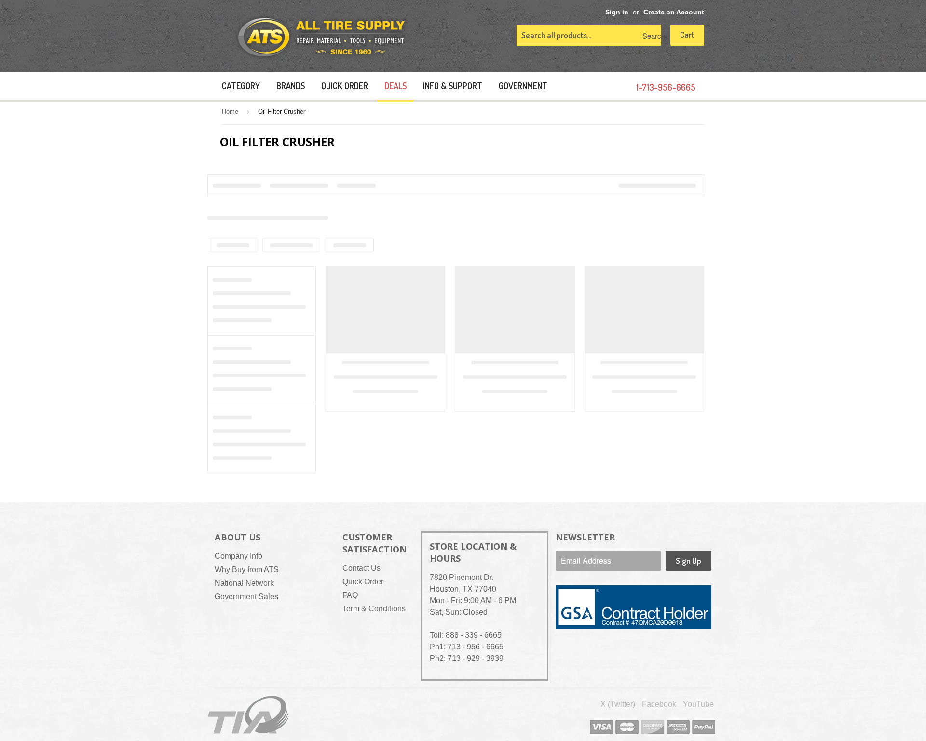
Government (523, 86)
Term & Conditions (374, 609)
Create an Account (673, 12)
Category (241, 86)
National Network (244, 583)
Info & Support (452, 86)
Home (230, 111)
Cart (687, 34)
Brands (290, 86)
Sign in (616, 12)
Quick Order (344, 86)
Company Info (238, 556)
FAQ (350, 595)
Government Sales (246, 597)
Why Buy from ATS (247, 570)
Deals (395, 86)
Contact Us (361, 568)
